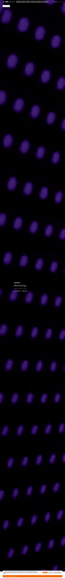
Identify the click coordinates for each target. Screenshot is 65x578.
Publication (17, 282)
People (24, 1)
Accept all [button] (45, 572)
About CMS (45, 1)
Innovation (34, 1)
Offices (27, 1)
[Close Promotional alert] (61, 576)
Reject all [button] (50, 572)
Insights (38, 1)
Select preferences (57, 572)
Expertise (18, 1)
